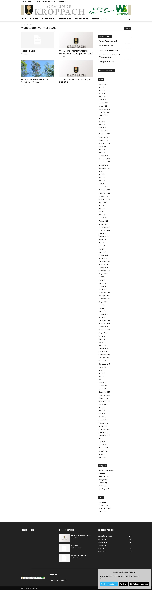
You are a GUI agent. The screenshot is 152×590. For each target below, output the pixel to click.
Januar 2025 (103, 131)
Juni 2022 (102, 209)
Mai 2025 (102, 121)
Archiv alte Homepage (106, 470)
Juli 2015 (102, 439)
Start (22, 24)
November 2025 (104, 112)
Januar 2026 (103, 106)
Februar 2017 (103, 386)
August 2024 (103, 146)
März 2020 (102, 283)
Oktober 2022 (103, 196)
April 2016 (102, 417)
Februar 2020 (103, 286)
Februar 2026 (103, 103)
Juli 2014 (102, 454)
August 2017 (103, 367)
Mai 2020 (102, 280)
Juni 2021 (102, 246)
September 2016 (104, 401)
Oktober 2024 (103, 140)
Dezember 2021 (104, 227)
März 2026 (102, 100)
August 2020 (103, 274)
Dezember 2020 (104, 261)
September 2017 (104, 364)
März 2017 (102, 383)
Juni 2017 (102, 373)
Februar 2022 (103, 221)
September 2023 (104, 168)
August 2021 (103, 240)
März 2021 (102, 252)
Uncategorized (104, 489)
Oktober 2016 (103, 398)
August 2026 (103, 84)
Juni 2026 (102, 90)
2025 (26, 24)
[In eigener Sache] (37, 40)
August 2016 (103, 404)
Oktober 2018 (103, 327)
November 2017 (104, 358)
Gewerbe (95, 19)
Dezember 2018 (104, 320)
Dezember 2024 (104, 134)
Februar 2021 (103, 255)
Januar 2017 (103, 389)
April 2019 (102, 308)
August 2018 (103, 333)
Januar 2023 (103, 187)
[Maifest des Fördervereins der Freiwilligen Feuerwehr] (37, 68)
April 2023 (102, 181)
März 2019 (102, 311)
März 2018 (102, 345)
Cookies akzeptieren (109, 584)
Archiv (104, 19)
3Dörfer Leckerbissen (106, 46)
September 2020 (104, 271)
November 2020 (104, 264)
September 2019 (104, 299)
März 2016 (102, 420)
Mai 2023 (102, 177)
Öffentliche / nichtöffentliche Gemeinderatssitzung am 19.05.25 (75, 52)
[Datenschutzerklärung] (64, 558)
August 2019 (103, 302)
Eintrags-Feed (103, 505)
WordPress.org (104, 511)
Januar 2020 (103, 289)
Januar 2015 (103, 451)
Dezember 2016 (104, 392)
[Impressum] (64, 548)
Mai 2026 (102, 93)
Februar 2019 (103, 314)
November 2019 (104, 296)
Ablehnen (123, 584)
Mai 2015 (102, 442)
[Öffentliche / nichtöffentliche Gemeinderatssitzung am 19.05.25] (76, 40)
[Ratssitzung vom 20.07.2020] (64, 538)
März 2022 (102, 218)
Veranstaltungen (81, 19)
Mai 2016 (102, 414)
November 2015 (104, 429)
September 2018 (104, 330)
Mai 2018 (102, 339)
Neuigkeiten (34, 19)
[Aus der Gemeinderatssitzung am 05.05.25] (76, 68)
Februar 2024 (103, 156)
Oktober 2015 (103, 432)
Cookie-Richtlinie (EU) (63, 1)
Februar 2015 (103, 448)
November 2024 (104, 137)
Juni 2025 (102, 118)
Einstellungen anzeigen (139, 584)
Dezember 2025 (104, 109)
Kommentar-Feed (105, 508)
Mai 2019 (102, 305)
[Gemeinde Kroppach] (76, 10)
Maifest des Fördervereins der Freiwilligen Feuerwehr (35, 80)
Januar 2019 (103, 317)
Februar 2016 (103, 423)
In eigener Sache (29, 51)
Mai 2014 (102, 457)
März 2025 (102, 128)
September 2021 (104, 236)
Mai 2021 (102, 249)
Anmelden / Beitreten (27, 1)
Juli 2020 (102, 277)
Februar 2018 (103, 348)
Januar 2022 (103, 224)
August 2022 (103, 202)
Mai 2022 (102, 212)
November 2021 (104, 230)
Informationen (48, 19)
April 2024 (102, 153)
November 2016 (104, 395)
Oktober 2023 (103, 165)
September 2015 (104, 435)
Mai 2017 (102, 376)
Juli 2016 (102, 407)
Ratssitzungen (65, 19)
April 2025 (102, 125)
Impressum (38, 1)
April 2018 (102, 342)
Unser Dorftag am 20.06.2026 (108, 50)
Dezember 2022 (104, 190)
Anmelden (102, 502)
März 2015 (102, 445)
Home (24, 19)
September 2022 (104, 199)
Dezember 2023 (104, 159)
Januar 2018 (103, 352)
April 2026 (102, 97)
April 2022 (102, 215)
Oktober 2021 (103, 233)
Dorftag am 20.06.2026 (106, 62)
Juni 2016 (102, 411)
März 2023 (102, 184)
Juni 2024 (102, 149)
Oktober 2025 (103, 115)
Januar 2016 (103, 426)
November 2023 (104, 162)
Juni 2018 (102, 336)
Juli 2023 (102, 171)
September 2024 (104, 143)
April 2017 (102, 379)
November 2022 (104, 193)
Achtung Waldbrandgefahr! (108, 41)
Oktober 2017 (103, 361)
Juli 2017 (102, 370)
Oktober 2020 (103, 268)
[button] (128, 19)
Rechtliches (103, 486)
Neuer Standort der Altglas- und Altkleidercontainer (109, 56)
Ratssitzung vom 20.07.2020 (80, 535)
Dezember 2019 (104, 292)
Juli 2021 (102, 243)
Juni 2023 (102, 174)
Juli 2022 (102, 205)
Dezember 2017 (104, 355)
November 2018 (104, 324)
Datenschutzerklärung (49, 1)
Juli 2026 (102, 87)
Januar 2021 (103, 258)
